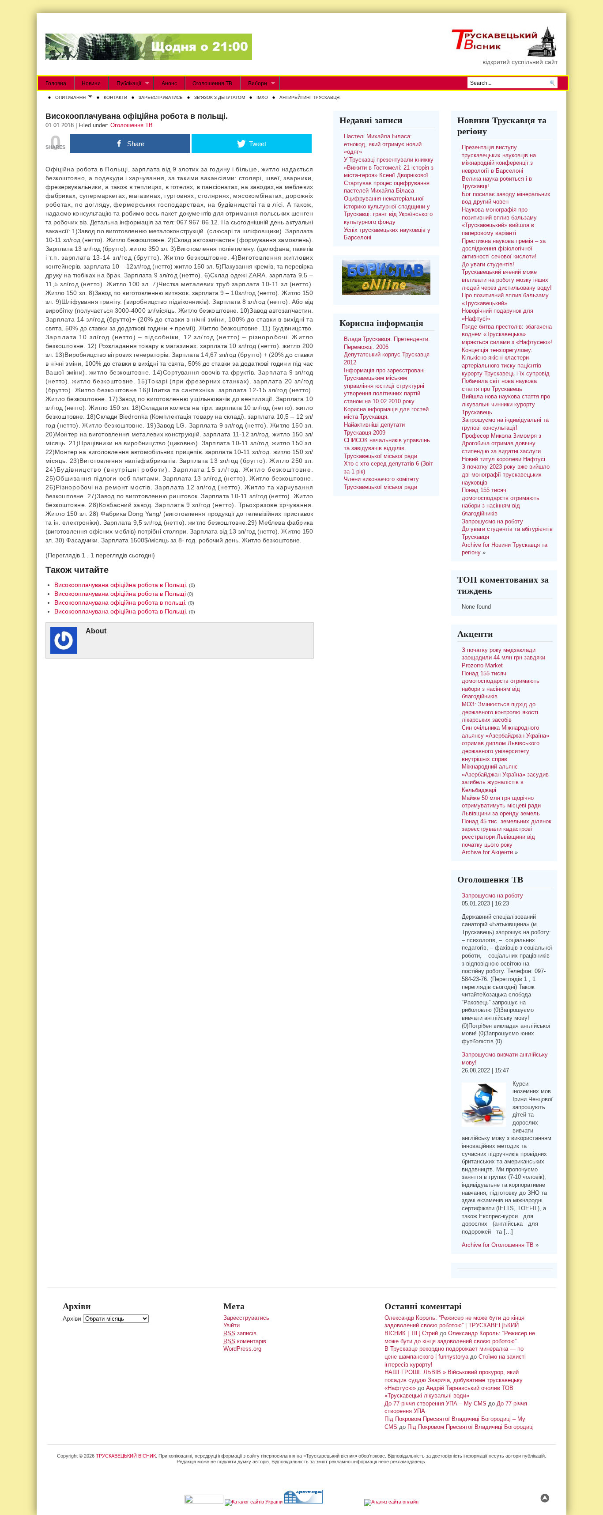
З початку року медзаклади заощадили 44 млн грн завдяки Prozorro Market (503, 658)
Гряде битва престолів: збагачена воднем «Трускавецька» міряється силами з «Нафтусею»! (507, 334)
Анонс (169, 83)
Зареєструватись (161, 97)
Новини (91, 83)
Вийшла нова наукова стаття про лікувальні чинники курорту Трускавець (506, 404)
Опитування (69, 98)
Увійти (231, 1325)
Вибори (254, 83)
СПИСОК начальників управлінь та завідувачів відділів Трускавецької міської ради (387, 448)
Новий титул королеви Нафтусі (503, 459)
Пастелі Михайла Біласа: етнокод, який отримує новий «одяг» (383, 144)
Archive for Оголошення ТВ (498, 1245)
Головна (55, 83)
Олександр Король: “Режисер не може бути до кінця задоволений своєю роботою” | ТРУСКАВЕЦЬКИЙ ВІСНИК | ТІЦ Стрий (454, 1326)
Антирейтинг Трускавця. (310, 97)
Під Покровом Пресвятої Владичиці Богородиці (470, 1427)
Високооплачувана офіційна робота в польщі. (120, 602)
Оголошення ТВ (212, 83)
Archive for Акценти (487, 852)
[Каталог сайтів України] (254, 1501)
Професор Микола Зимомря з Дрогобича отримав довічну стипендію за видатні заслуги (501, 443)
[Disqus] (179, 780)
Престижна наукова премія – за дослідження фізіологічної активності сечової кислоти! (504, 249)
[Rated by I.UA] (204, 1501)
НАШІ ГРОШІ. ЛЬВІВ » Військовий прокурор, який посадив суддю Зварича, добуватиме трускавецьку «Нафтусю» (453, 1380)
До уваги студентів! (488, 264)
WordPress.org (242, 1349)
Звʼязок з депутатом (219, 97)
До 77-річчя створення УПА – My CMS (435, 1404)
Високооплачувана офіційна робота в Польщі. (121, 584)
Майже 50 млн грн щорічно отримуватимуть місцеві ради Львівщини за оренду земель (501, 806)
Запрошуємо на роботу (492, 522)
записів (239, 1333)
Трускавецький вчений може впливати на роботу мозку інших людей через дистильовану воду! (507, 280)
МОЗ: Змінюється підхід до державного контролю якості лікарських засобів (500, 712)
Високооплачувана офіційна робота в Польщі (120, 593)
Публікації (125, 83)
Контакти (115, 97)
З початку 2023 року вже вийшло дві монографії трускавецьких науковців (506, 474)
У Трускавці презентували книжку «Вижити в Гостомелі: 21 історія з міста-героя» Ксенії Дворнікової (388, 167)
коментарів (244, 1341)
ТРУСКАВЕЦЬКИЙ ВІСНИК (126, 1455)
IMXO (262, 97)
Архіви (72, 1318)
